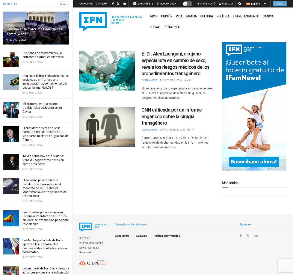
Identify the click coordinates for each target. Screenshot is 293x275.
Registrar (227, 3)
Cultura (206, 16)
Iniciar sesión (208, 3)
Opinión (166, 16)
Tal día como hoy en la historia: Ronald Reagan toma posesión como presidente (43, 159)
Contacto (101, 3)
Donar (280, 3)
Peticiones (172, 27)
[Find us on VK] (124, 4)
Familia (191, 16)
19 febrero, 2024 (172, 80)
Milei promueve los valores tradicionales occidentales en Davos (42, 107)
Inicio (154, 16)
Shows (155, 27)
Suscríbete (145, 3)
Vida (179, 16)
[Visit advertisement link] (254, 106)
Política (223, 16)
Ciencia (268, 16)
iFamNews (151, 80)
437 (188, 80)
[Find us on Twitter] (118, 4)
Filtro (63, 4)
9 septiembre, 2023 (173, 129)
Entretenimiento (246, 16)
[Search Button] (239, 3)
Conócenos (86, 3)
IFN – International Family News (91, 243)
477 (192, 129)
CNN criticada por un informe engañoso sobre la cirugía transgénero (172, 116)
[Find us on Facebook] (113, 4)
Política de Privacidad (167, 235)
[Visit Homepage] (110, 21)
